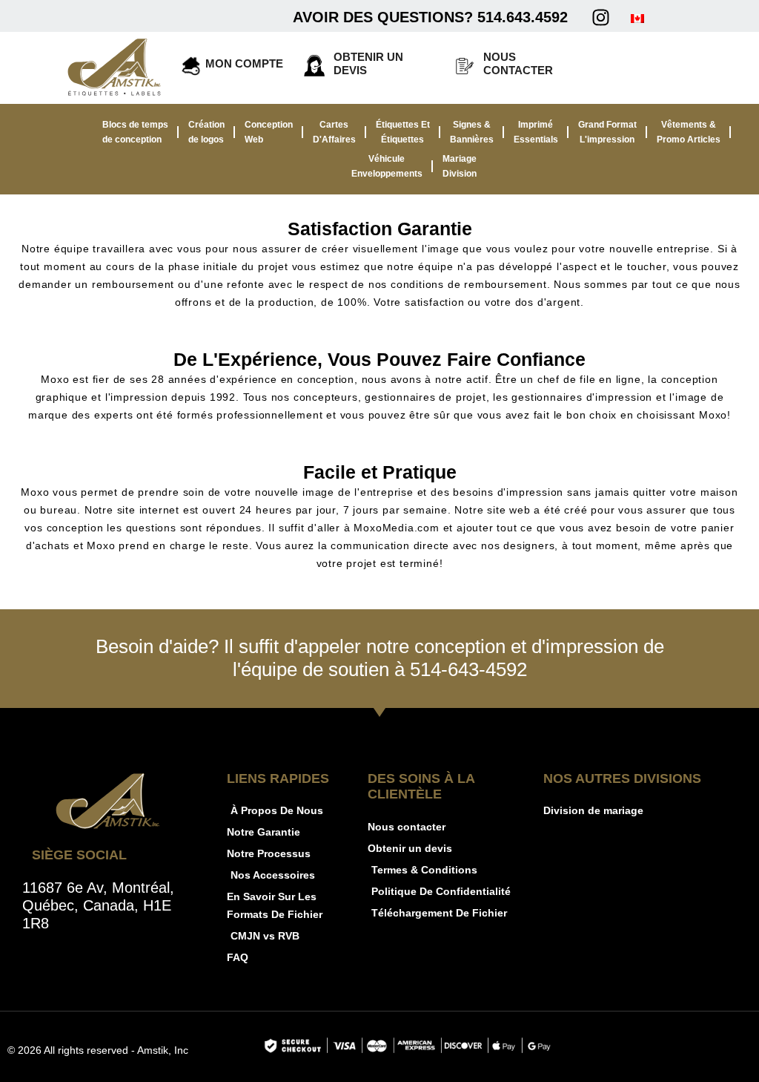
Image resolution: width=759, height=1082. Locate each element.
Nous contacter (518, 63)
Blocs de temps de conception (135, 132)
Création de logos (206, 132)
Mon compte (244, 63)
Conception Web (269, 132)
